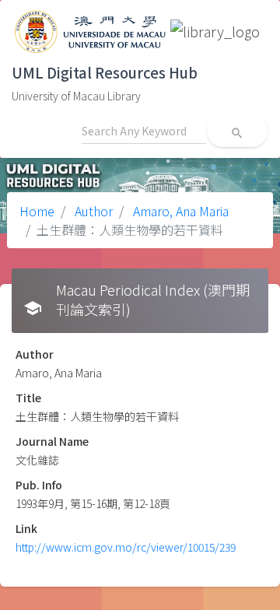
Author (92, 211)
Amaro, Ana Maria (179, 211)
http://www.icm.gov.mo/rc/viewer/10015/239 (126, 547)
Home (36, 211)
